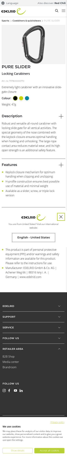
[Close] (61, 216)
